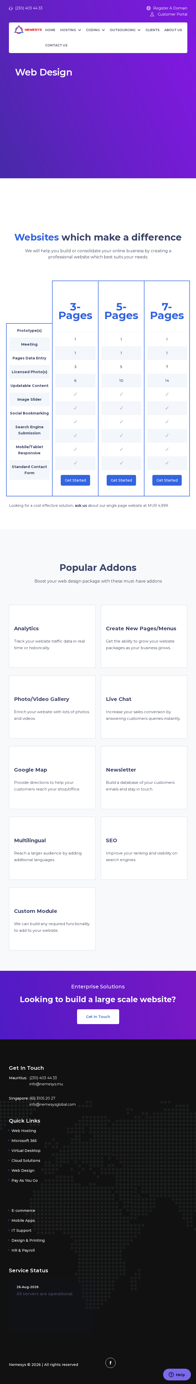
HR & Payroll (23, 1250)
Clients (152, 30)
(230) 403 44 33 (29, 8)
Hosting (68, 30)
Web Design (22, 1170)
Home (50, 30)
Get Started (75, 480)
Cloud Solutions (25, 1160)
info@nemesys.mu (46, 1084)
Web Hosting (23, 1130)
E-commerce (23, 1210)
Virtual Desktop (26, 1150)
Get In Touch (98, 1016)
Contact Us (56, 45)
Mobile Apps (23, 1220)
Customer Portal (172, 14)
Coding (93, 30)
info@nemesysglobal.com (52, 1104)
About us (173, 30)
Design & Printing (28, 1240)
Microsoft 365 (24, 1140)
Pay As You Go (24, 1180)
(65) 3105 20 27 (42, 1098)
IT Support (21, 1230)
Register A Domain (170, 8)
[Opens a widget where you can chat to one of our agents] (177, 1375)
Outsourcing (123, 30)
